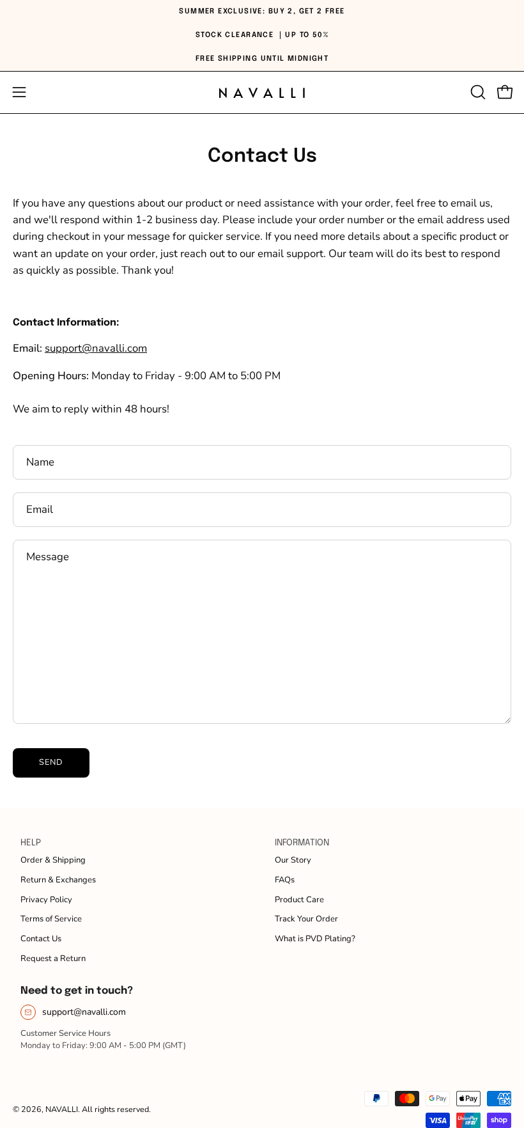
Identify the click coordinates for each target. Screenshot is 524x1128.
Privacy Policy (46, 899)
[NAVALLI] (262, 92)
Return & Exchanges (58, 880)
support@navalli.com (84, 1012)
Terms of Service (51, 919)
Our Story (293, 860)
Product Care (299, 899)
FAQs (285, 880)
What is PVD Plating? (315, 938)
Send (51, 762)
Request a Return (53, 958)
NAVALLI (61, 1109)
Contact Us (40, 938)
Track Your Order (306, 919)
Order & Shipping (53, 860)
